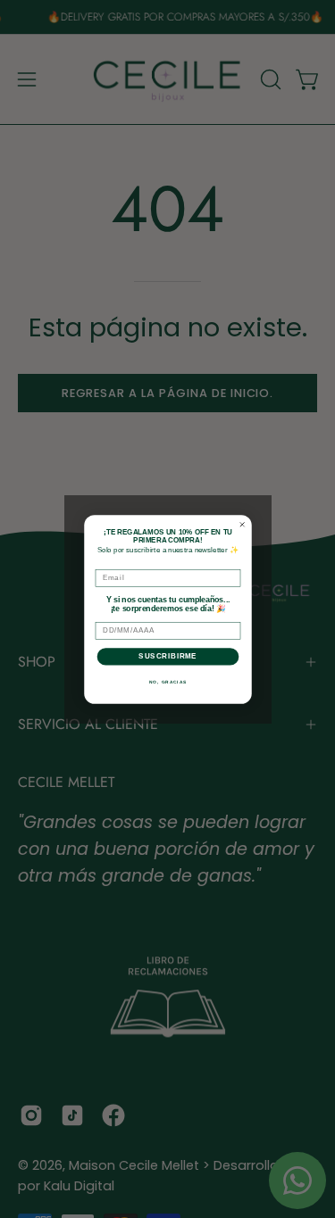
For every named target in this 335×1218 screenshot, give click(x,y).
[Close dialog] (242, 524)
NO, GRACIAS (167, 681)
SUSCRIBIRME (167, 655)
